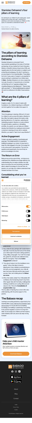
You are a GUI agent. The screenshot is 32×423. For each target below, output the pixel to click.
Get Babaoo (26, 2)
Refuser (16, 241)
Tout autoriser (16, 231)
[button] (3, 3)
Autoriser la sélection (16, 236)
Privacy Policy (16, 407)
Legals (16, 404)
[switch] (28, 211)
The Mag (13, 27)
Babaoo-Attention (5, 27)
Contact (16, 398)
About (16, 389)
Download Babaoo (16, 354)
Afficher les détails (22, 226)
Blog (16, 394)
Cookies (16, 409)
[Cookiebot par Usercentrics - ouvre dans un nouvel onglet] (23, 180)
